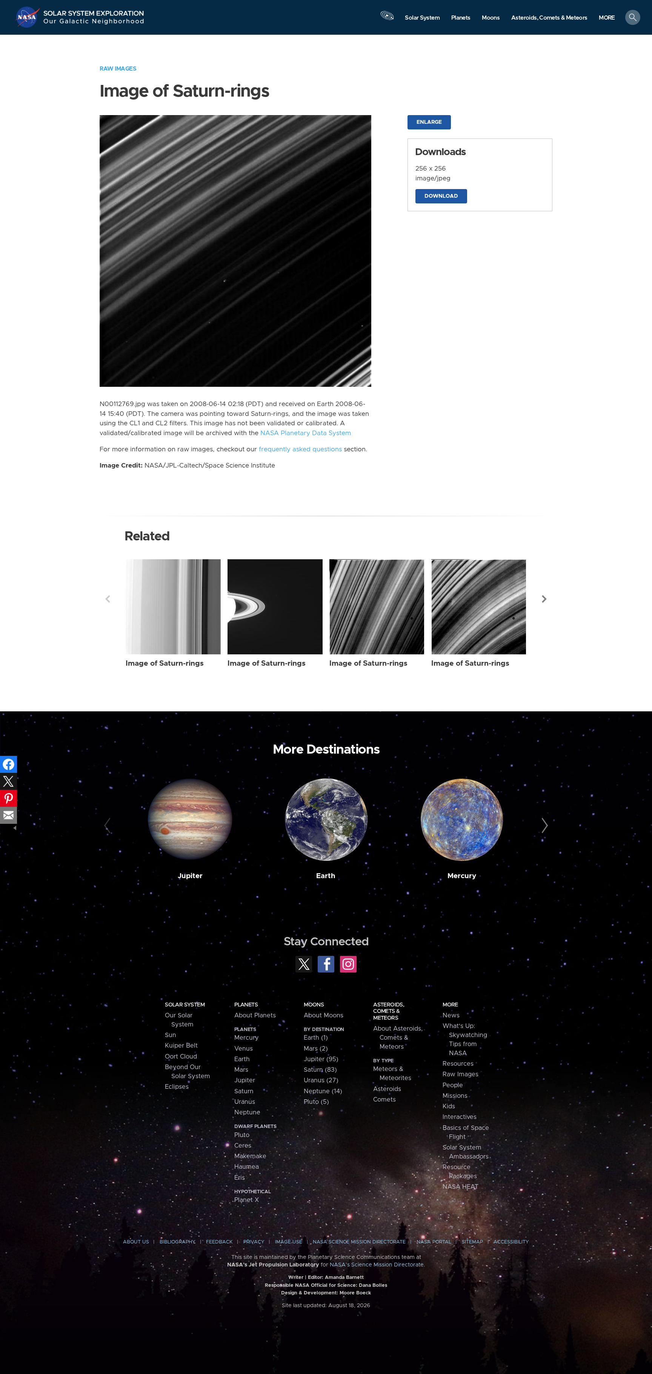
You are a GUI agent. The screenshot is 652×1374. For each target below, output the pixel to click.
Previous (107, 598)
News (451, 1015)
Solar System (185, 1005)
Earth (325, 876)
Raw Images (118, 69)
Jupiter (190, 876)
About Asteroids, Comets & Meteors (398, 1038)
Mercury (461, 876)
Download (441, 196)
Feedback (219, 1242)
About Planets (255, 1015)
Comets (384, 1100)
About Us (136, 1242)
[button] (607, 18)
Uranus (244, 1102)
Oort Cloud (181, 1057)
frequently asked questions (300, 449)
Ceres (242, 1146)
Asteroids (387, 1089)
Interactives (460, 1117)
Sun (170, 1035)
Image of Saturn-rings (165, 663)
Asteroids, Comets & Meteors (388, 1011)
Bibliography (177, 1242)
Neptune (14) (323, 1091)
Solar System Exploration (94, 11)
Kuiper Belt (181, 1046)
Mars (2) (316, 1049)
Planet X (246, 1200)
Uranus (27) (321, 1080)
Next (544, 598)
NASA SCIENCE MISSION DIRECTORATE (359, 1242)
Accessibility (511, 1242)
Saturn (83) (320, 1070)
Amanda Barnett (344, 1277)
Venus (243, 1049)
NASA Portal (434, 1242)
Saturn (244, 1091)
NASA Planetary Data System (305, 433)
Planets (246, 1005)
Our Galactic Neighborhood (94, 23)
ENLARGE (429, 122)
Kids (449, 1106)
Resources (458, 1064)
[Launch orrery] (387, 19)
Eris (239, 1178)
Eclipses (177, 1087)
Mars (241, 1070)
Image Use (288, 1242)
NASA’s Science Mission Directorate (377, 1265)
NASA (28, 17)
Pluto (241, 1135)
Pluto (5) (316, 1102)
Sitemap (472, 1242)
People (453, 1085)
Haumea (246, 1167)
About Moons (323, 1015)
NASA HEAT (460, 1187)
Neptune (247, 1112)
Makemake (250, 1156)
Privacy (253, 1242)
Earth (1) (316, 1038)
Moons (314, 1005)
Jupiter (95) (321, 1059)
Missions (455, 1096)
